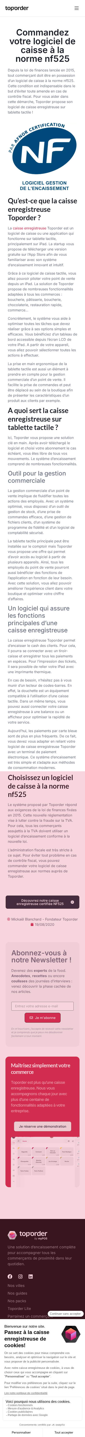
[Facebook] (10, 1276)
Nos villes (16, 1285)
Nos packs (17, 1301)
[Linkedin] (30, 1276)
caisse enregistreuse (29, 228)
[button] (76, 8)
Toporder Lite (19, 1308)
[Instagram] (20, 1276)
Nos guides (17, 1293)
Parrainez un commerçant (30, 1316)
